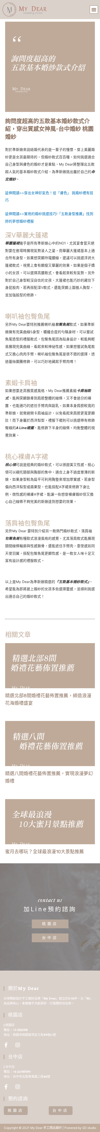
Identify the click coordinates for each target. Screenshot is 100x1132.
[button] (94, 9)
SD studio (89, 1128)
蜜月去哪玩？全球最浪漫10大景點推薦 (44, 852)
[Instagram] (17, 1045)
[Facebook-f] (6, 1045)
